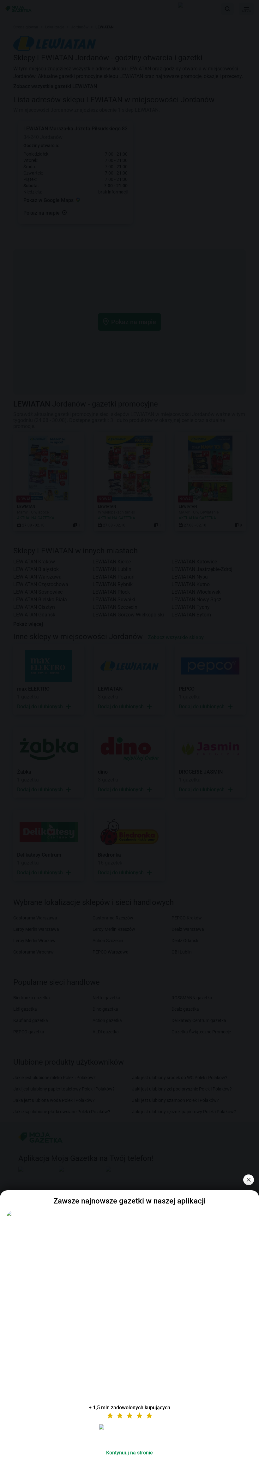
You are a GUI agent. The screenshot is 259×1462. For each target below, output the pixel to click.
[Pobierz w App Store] (129, 1434)
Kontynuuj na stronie (129, 1453)
